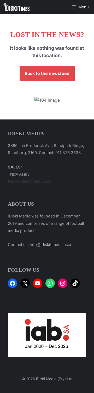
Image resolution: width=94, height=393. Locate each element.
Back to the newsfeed (47, 73)
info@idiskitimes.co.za (50, 244)
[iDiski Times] (17, 7)
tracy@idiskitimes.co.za (29, 181)
